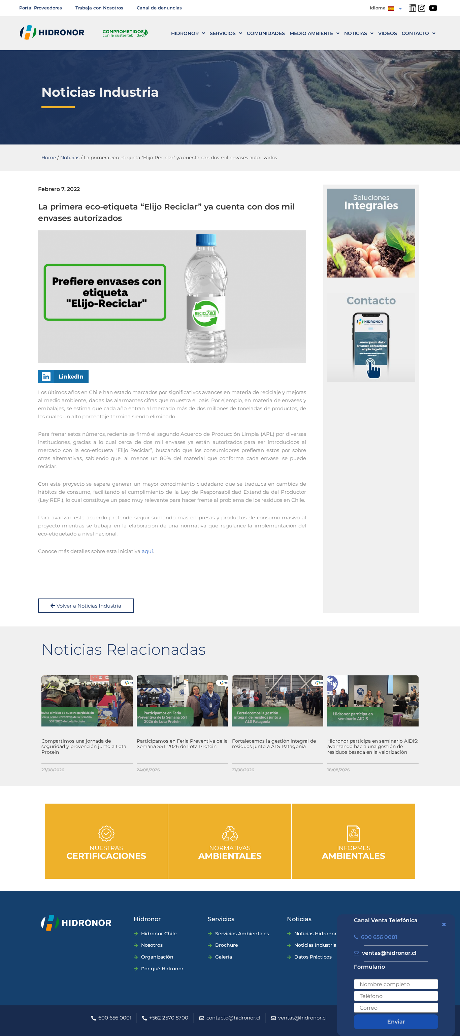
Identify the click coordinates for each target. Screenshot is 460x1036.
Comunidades (266, 33)
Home (48, 157)
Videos (387, 33)
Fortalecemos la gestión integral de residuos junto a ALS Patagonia (274, 744)
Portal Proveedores (40, 7)
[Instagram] (422, 8)
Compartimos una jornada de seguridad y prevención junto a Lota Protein (83, 746)
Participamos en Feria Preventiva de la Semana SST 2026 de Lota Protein (182, 744)
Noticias (355, 33)
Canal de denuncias (159, 7)
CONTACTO (415, 33)
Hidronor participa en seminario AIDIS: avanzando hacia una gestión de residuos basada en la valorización (372, 746)
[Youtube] (433, 8)
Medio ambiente (311, 33)
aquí (147, 551)
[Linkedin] (412, 8)
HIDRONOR (185, 33)
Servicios (223, 33)
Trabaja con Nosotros (99, 7)
